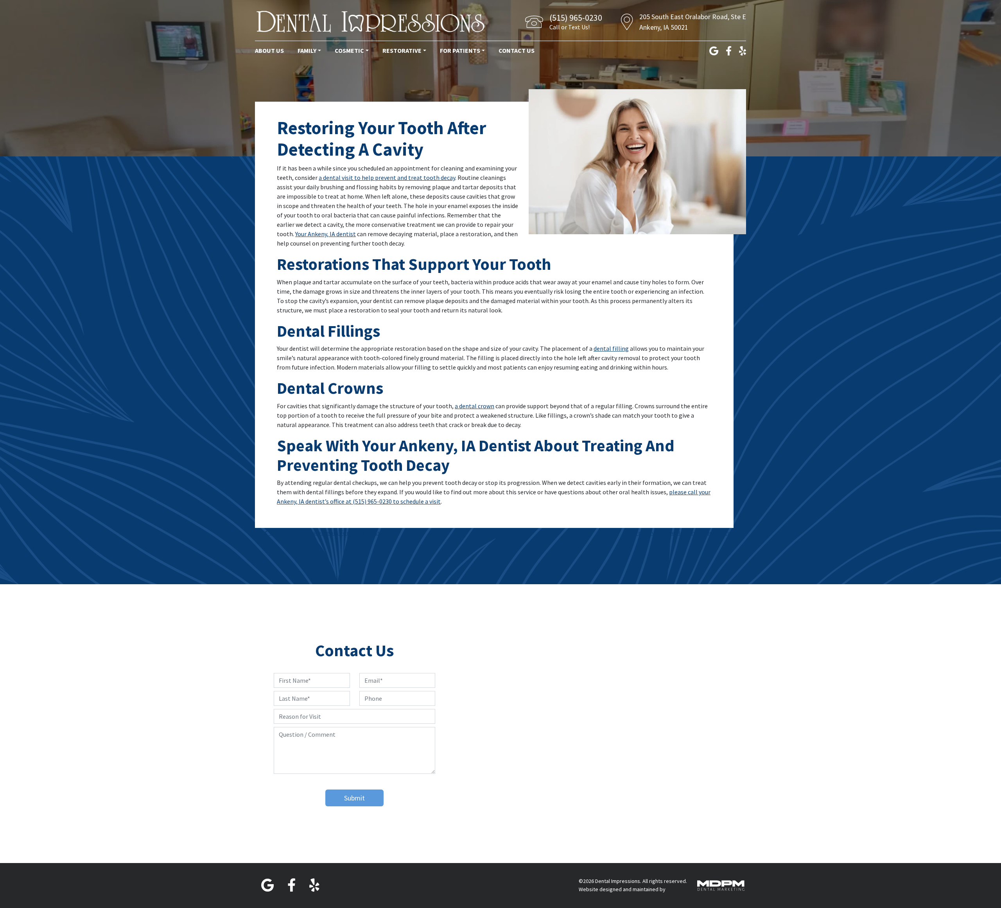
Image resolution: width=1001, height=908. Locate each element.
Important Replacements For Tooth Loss (324, 533)
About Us (269, 50)
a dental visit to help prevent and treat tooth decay (387, 177)
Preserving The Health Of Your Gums (683, 533)
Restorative (402, 50)
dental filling (611, 348)
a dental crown (474, 406)
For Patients (460, 50)
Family (307, 50)
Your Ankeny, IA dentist (325, 234)
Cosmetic (349, 50)
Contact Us (517, 50)
